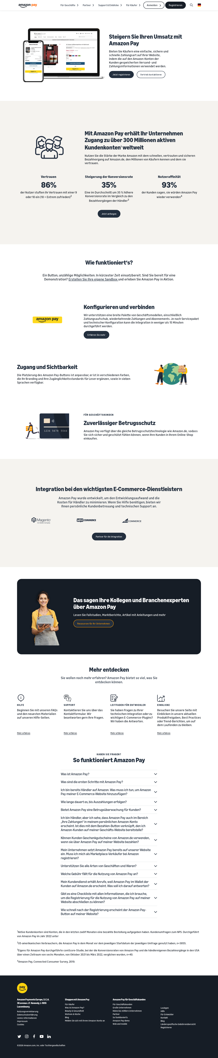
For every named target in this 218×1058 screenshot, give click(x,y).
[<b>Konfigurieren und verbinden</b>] (47, 321)
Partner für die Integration (109, 536)
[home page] (28, 5)
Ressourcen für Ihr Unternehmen (93, 623)
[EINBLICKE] (161, 698)
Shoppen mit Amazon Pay (77, 999)
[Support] (67, 698)
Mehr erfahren (23, 733)
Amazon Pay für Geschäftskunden (129, 999)
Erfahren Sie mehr (96, 334)
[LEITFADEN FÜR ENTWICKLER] (114, 698)
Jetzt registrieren (121, 74)
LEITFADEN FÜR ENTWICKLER (128, 705)
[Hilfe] (20, 698)
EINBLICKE (163, 705)
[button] (109, 774)
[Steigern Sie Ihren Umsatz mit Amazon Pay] (63, 55)
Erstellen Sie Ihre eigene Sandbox (93, 279)
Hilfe (20, 705)
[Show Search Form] (191, 5)
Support (69, 705)
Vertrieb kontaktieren (151, 74)
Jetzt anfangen (109, 213)
